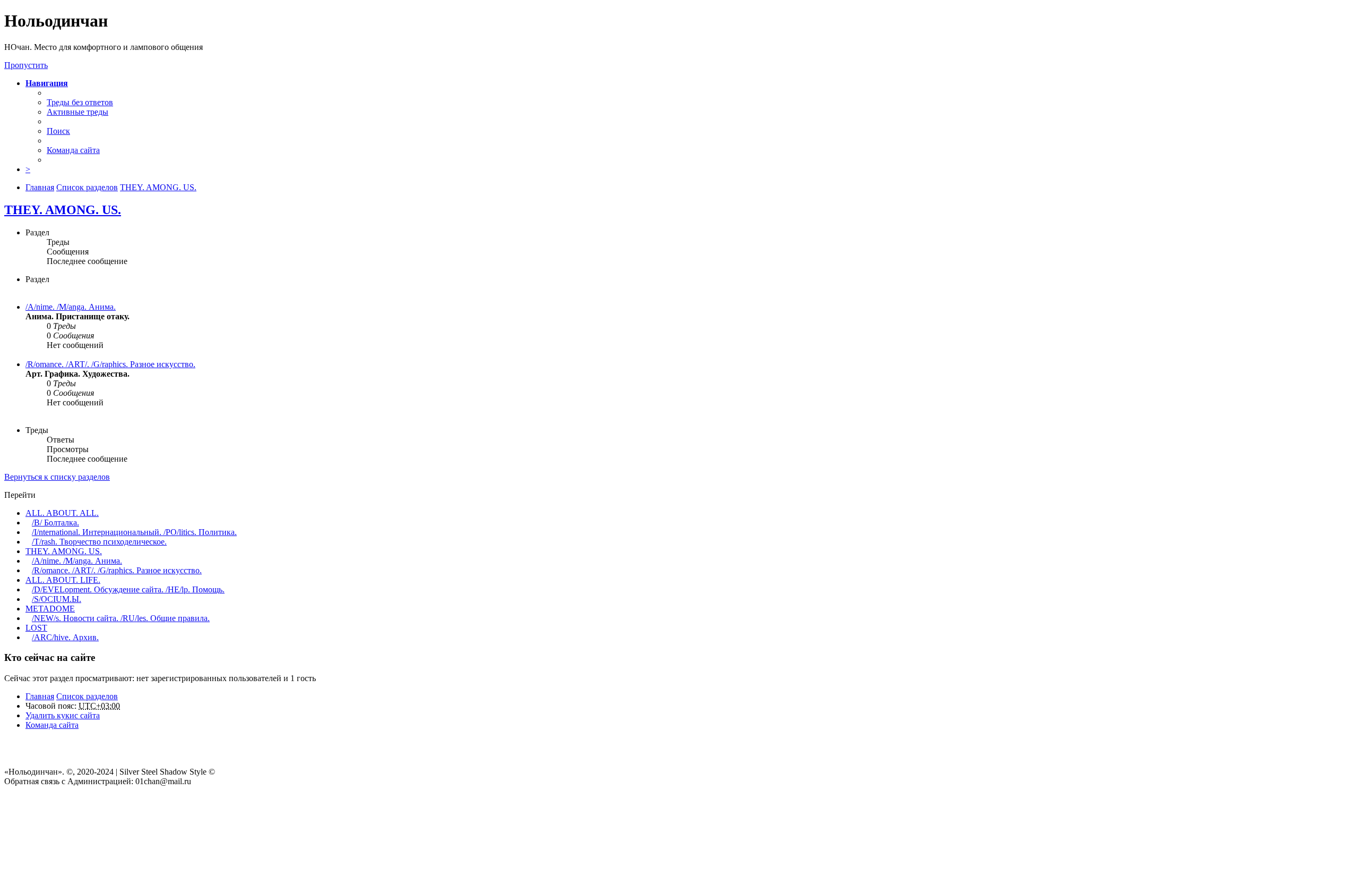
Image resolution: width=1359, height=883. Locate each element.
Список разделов (87, 696)
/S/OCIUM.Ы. (56, 599)
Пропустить (26, 65)
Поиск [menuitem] (58, 130)
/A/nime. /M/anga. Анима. (70, 306)
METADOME (50, 608)
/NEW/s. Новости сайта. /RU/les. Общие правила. (121, 618)
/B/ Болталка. (55, 522)
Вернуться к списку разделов (57, 476)
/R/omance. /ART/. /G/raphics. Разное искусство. (110, 364)
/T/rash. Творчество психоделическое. (99, 541)
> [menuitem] (27, 169)
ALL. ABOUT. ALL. (62, 512)
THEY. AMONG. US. (62, 210)
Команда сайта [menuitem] (73, 150)
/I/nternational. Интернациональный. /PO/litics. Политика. (134, 532)
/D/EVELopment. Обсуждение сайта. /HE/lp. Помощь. (128, 589)
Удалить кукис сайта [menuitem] (62, 715)
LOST (36, 627)
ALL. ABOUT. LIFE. (62, 579)
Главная (39, 696)
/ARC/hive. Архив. (65, 637)
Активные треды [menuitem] (77, 111)
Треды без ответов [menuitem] (80, 102)
